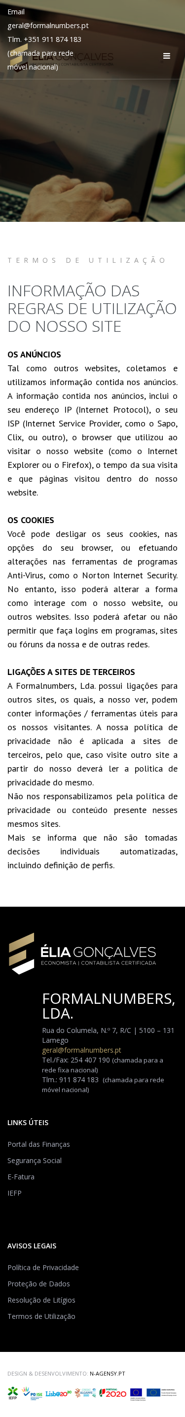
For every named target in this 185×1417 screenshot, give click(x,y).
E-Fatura (21, 1176)
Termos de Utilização (41, 1316)
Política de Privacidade (43, 1267)
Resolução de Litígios (41, 1300)
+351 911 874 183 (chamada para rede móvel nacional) (44, 53)
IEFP (14, 1193)
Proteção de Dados (38, 1283)
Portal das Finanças (38, 1144)
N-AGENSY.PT (107, 1373)
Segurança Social (34, 1160)
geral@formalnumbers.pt (48, 25)
